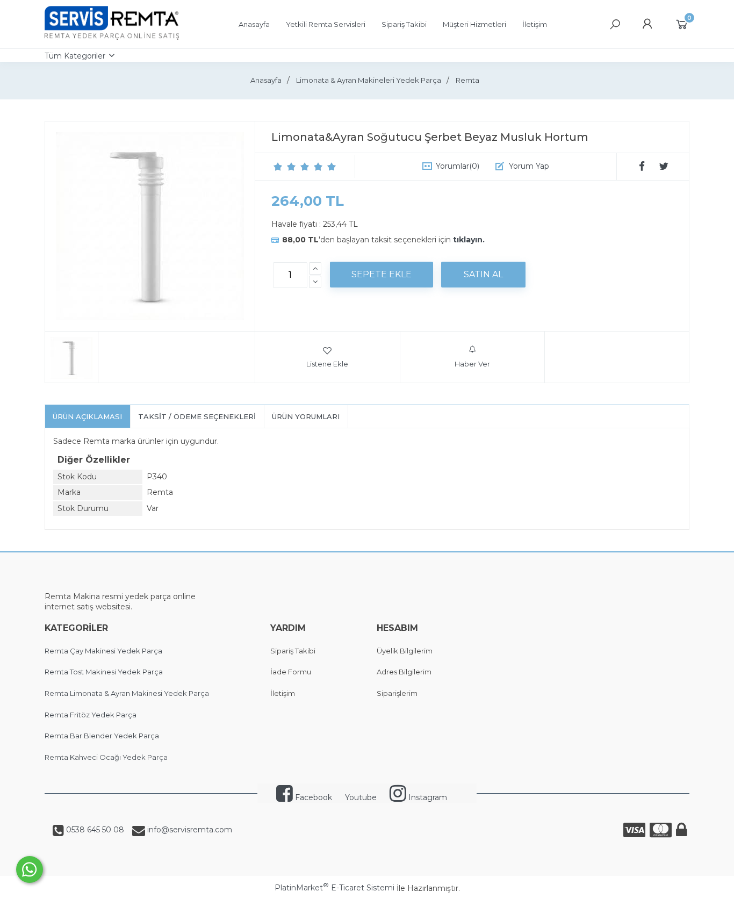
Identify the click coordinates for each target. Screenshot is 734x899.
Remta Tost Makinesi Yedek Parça (104, 671)
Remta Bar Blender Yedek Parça (102, 735)
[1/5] (278, 166)
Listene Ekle (327, 363)
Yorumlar (457, 166)
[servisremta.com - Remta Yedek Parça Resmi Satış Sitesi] (112, 37)
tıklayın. (469, 239)
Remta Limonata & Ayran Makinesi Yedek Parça (127, 693)
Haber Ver (472, 363)
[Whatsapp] (29, 869)
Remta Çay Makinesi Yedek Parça (103, 650)
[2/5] (284, 166)
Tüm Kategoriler (75, 56)
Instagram (426, 797)
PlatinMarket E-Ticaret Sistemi (334, 888)
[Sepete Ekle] (381, 274)
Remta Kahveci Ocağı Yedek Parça (106, 757)
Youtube (361, 797)
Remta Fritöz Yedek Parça (90, 714)
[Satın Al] (483, 274)
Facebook (312, 797)
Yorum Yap (529, 166)
